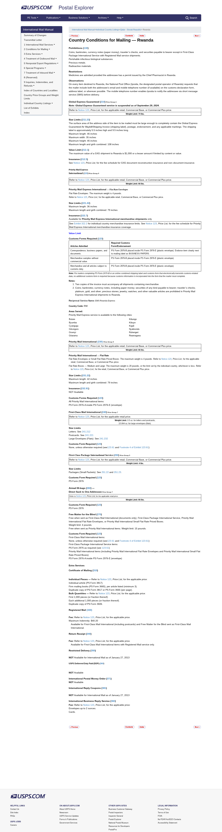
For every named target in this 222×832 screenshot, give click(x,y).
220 (86, 173)
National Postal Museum (119, 822)
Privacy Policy (164, 809)
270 (99, 514)
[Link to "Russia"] (74, 36)
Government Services (68, 822)
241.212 (86, 431)
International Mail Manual (38, 29)
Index (27, 112)
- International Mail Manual (83, 30)
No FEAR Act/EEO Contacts (169, 819)
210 (103, 101)
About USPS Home (67, 809)
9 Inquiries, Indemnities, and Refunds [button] (39, 84)
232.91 (84, 388)
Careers (13, 825)
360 (102, 663)
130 (86, 48)
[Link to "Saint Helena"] (197, 36)
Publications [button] (52, 17)
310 (95, 570)
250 (116, 455)
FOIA (160, 815)
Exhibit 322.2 (80, 223)
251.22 (105, 472)
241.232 (103, 438)
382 (113, 701)
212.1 (85, 150)
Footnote (124, 447)
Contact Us (14, 809)
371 (109, 678)
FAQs (12, 815)
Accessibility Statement (167, 822)
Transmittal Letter (33, 40)
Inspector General (116, 815)
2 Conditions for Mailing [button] (36, 49)
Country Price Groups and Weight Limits (41, 97)
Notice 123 (83, 110)
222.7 (84, 215)
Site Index (14, 812)
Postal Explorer (76, 7)
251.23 (117, 472)
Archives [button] (102, 17)
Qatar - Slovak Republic (130, 30)
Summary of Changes (35, 35)
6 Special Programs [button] (34, 68)
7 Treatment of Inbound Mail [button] (38, 72)
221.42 (85, 203)
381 (104, 688)
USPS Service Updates (69, 815)
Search (193, 17)
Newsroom (63, 812)
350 (93, 650)
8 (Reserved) (30, 77)
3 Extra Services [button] (32, 54)
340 (89, 634)
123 (100, 238)
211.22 (85, 119)
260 (89, 488)
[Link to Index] (142, 36)
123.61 (110, 447)
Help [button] (119, 17)
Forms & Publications (68, 819)
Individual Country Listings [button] (37, 103)
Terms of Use (163, 812)
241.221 (89, 435)
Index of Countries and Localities (41, 90)
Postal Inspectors (116, 812)
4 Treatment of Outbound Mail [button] (39, 58)
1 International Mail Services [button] (38, 44)
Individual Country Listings (107, 30)
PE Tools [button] (31, 17)
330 (89, 610)
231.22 (85, 375)
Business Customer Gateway (120, 809)
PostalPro (113, 829)
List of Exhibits (31, 108)
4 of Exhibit (135, 541)
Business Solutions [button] (78, 17)
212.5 (84, 159)
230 (100, 341)
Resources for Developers (119, 826)
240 (104, 412)
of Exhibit (136, 447)
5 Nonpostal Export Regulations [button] (40, 63)
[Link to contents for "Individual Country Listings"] (129, 36)
